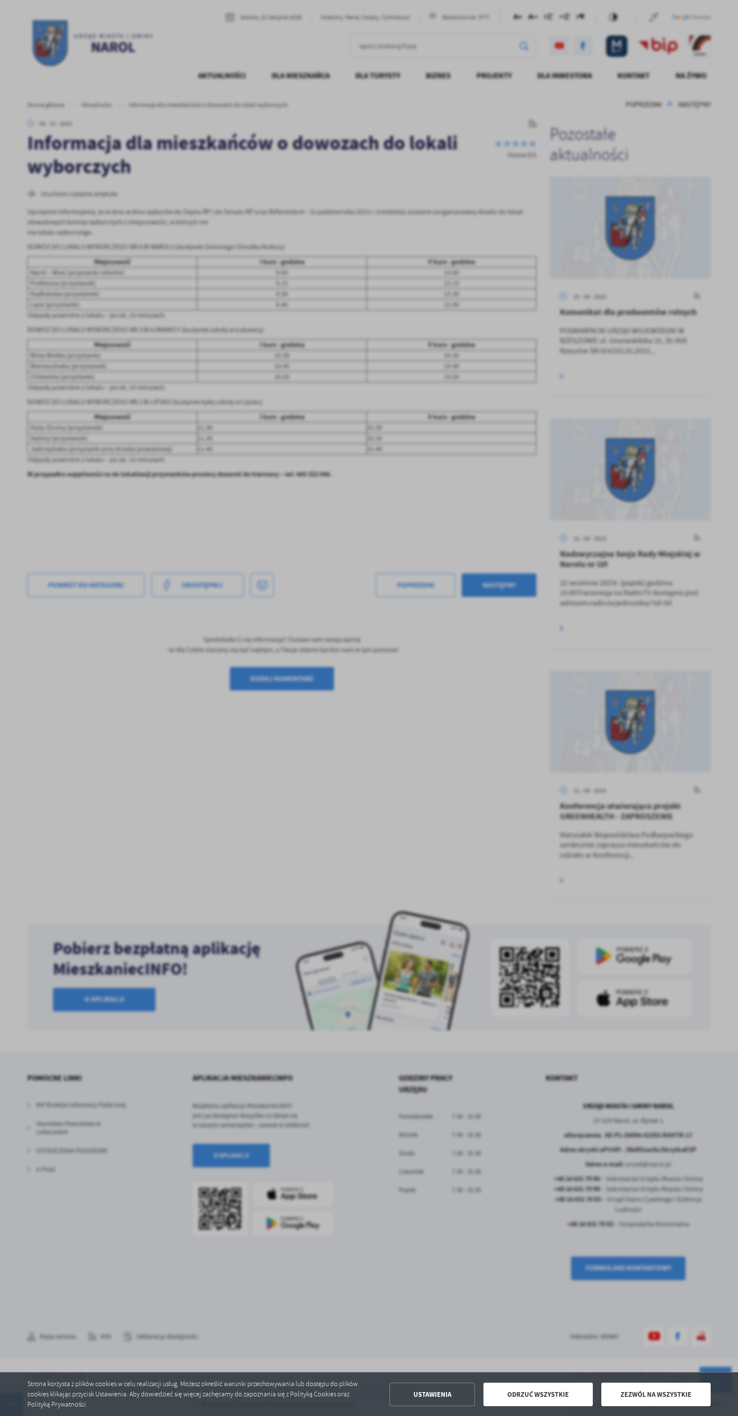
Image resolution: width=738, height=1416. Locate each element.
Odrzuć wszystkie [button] (538, 1394)
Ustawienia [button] (432, 1394)
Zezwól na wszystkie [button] (656, 1394)
